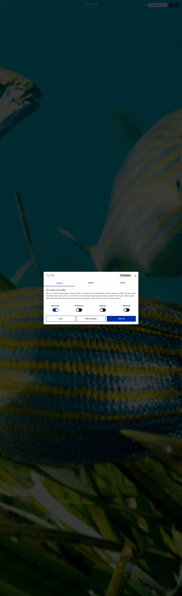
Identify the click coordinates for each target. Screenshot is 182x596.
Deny (61, 319)
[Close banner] (135, 276)
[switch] (79, 310)
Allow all (121, 319)
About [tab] (122, 283)
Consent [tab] (59, 283)
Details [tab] (91, 283)
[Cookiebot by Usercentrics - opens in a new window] (121, 275)
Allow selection (91, 319)
